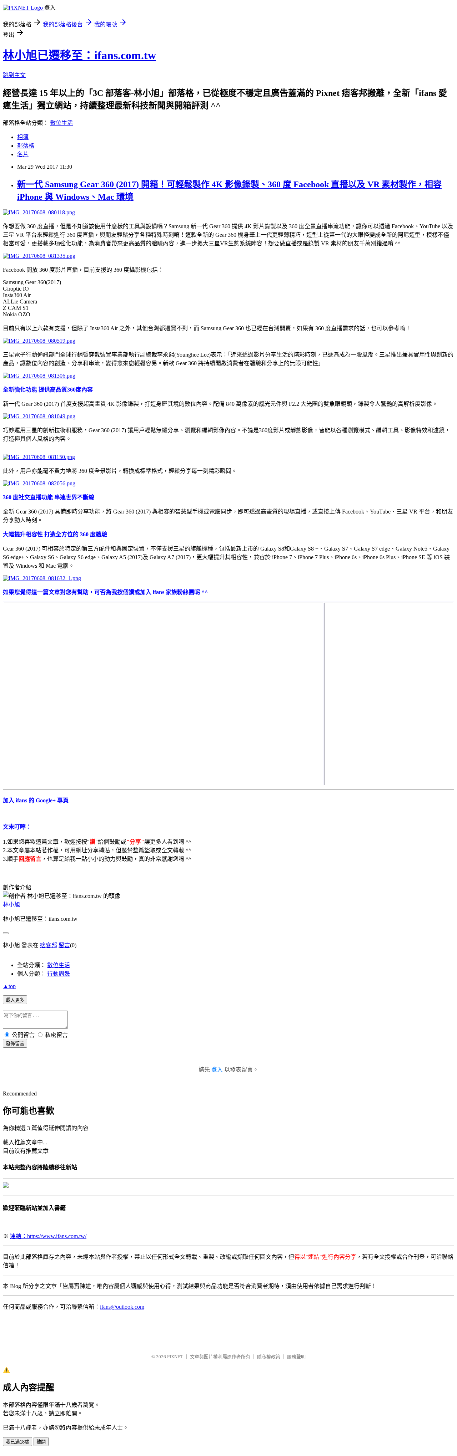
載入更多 (15, 1000)
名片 (23, 154)
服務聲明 (296, 1356)
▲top (9, 986)
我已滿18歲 (17, 1442)
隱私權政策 (268, 1356)
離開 (41, 1442)
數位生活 (61, 123)
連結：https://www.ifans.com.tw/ (48, 1236)
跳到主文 (14, 75)
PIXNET (175, 1356)
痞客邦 (48, 945)
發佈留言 (15, 1043)
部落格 (25, 146)
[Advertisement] (378, 648)
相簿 (23, 137)
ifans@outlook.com (122, 1307)
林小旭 (11, 904)
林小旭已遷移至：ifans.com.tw (79, 55)
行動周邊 (58, 974)
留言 (64, 945)
